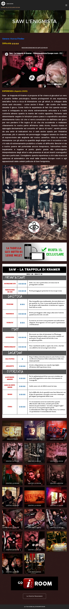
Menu (66, 5)
